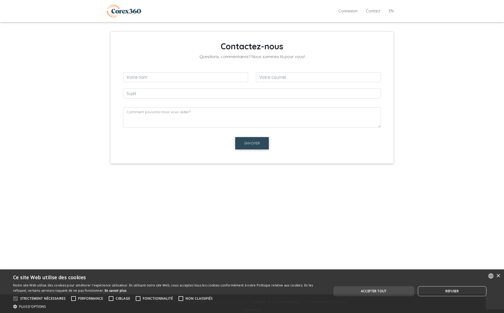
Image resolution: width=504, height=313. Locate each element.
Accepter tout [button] (374, 291)
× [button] (498, 276)
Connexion (348, 10)
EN (391, 10)
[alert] (252, 291)
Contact (373, 10)
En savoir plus (115, 290)
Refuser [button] (452, 291)
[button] (167, 306)
